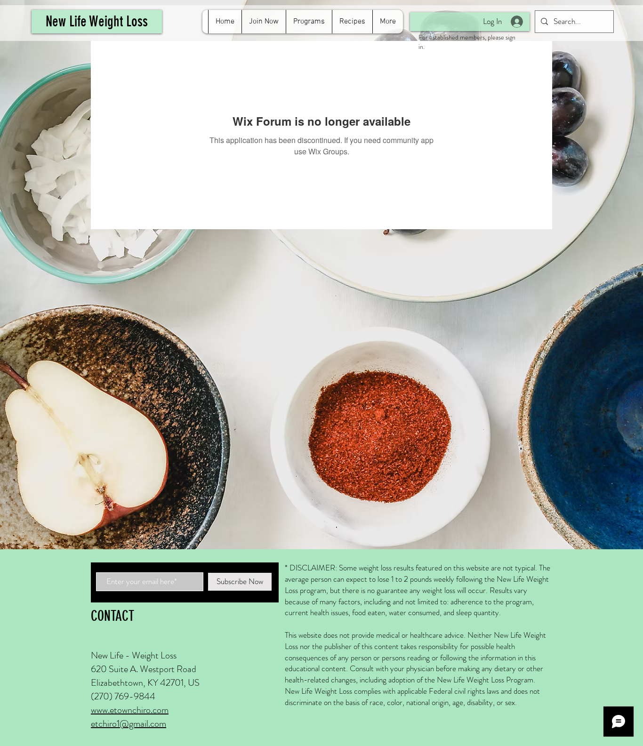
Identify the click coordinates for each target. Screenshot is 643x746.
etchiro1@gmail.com (128, 723)
